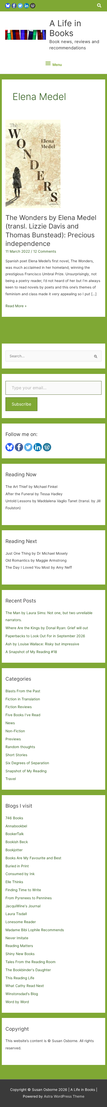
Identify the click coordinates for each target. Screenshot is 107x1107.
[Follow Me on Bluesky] (7, 5)
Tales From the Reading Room (30, 962)
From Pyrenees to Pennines (28, 898)
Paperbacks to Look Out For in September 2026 (45, 636)
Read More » (15, 306)
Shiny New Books (20, 954)
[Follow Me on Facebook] (14, 5)
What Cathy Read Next (24, 986)
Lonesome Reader (20, 922)
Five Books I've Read (22, 715)
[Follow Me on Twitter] (20, 5)
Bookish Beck (16, 842)
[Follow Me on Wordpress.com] (32, 5)
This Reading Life (19, 978)
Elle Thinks (14, 882)
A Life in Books (65, 28)
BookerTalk (14, 834)
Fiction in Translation (22, 699)
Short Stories (16, 755)
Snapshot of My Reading (25, 771)
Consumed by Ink (20, 874)
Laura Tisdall (16, 914)
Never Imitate (16, 938)
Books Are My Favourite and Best (33, 858)
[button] (99, 5)
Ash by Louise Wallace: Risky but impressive (42, 644)
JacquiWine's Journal (23, 906)
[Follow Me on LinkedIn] (26, 5)
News (10, 723)
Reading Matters (19, 946)
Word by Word (17, 1002)
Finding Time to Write (23, 890)
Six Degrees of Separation (27, 763)
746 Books (14, 818)
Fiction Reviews (18, 707)
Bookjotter (14, 850)
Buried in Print (17, 866)
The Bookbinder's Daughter (28, 970)
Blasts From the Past (22, 691)
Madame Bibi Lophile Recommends (34, 930)
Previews (13, 739)
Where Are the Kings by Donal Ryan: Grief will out (46, 628)
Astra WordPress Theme (64, 1096)
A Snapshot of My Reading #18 (31, 652)
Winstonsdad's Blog (21, 994)
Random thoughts (20, 747)
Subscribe (21, 404)
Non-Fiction (15, 731)
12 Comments (44, 251)
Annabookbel (16, 826)
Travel (10, 779)
